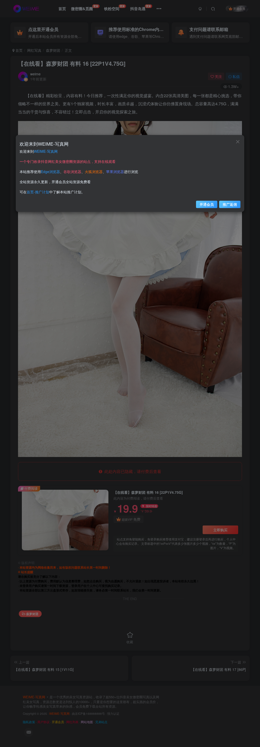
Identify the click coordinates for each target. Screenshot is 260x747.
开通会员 (207, 204)
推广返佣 (230, 204)
